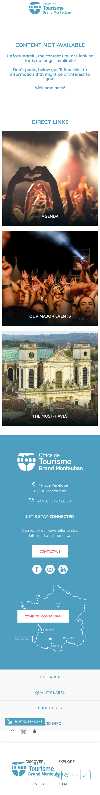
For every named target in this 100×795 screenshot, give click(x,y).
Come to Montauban (43, 616)
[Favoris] (75, 775)
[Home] (12, 732)
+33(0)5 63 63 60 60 (54, 501)
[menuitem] (34, 758)
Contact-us (50, 551)
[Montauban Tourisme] (50, 8)
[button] (57, 775)
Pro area (50, 677)
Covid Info (50, 723)
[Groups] (23, 731)
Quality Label (50, 692)
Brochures (50, 708)
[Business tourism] (34, 731)
